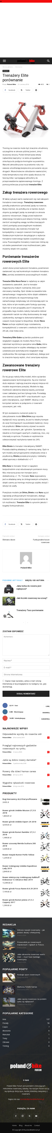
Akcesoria (18, 67)
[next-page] (27, 622)
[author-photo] (26, 564)
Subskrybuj (45, 719)
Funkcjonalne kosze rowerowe (41, 541)
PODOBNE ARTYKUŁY (13, 580)
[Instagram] (22, 1116)
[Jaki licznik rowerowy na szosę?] (9, 601)
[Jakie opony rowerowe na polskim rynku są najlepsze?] (9, 1002)
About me (28, 1125)
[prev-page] (23, 622)
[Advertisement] (26, 30)
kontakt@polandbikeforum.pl (32, 1099)
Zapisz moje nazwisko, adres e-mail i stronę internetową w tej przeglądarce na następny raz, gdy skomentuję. (24, 684)
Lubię (47, 706)
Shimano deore (9, 540)
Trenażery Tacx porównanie (29, 610)
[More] (36, 90)
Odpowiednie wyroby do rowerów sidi (22, 734)
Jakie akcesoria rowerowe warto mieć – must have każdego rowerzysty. (31, 956)
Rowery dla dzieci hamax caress (19, 771)
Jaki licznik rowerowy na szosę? (31, 598)
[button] (4, 60)
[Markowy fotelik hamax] (9, 990)
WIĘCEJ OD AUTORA (34, 580)
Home (14, 1125)
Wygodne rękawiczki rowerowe (19, 783)
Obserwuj (45, 713)
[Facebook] (15, 1116)
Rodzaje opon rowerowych (28, 975)
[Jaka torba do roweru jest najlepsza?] (9, 589)
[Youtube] (36, 1116)
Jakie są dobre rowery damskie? (19, 760)
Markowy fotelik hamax (27, 987)
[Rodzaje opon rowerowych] (9, 977)
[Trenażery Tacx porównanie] (9, 613)
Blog (20, 1125)
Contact (37, 1125)
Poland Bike (11, 84)
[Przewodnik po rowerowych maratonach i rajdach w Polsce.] (9, 945)
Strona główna (8, 67)
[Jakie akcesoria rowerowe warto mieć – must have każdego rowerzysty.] (9, 957)
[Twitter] (29, 1116)
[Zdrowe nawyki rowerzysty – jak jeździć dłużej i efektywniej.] (9, 933)
